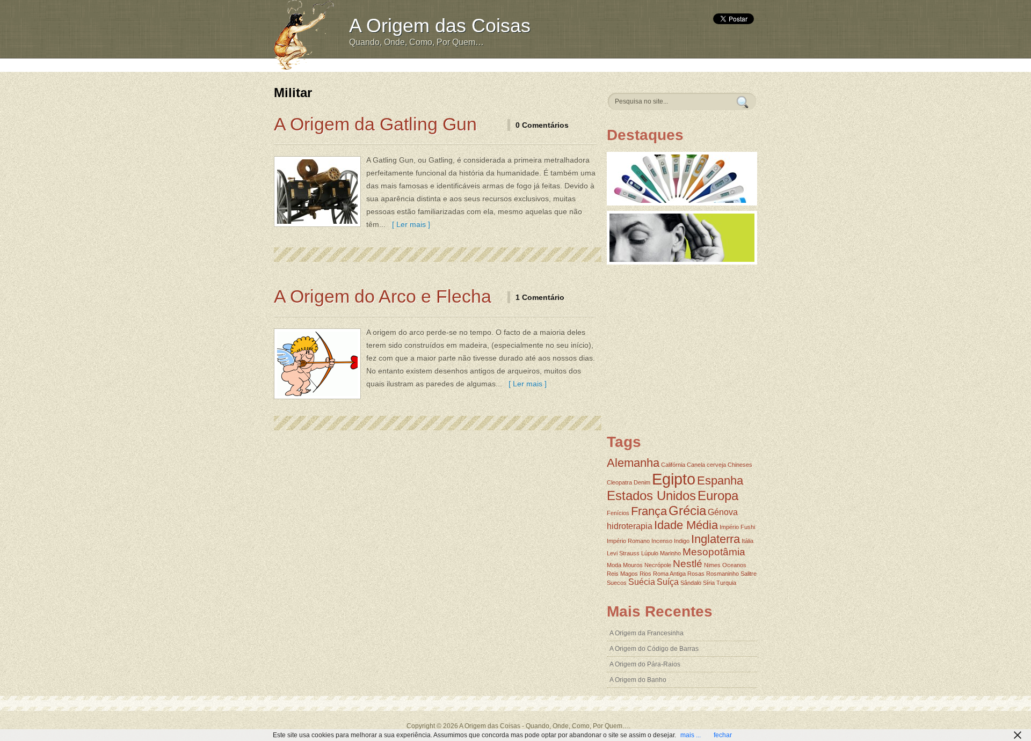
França (649, 511)
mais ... (690, 735)
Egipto (673, 479)
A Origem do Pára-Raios (644, 664)
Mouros (633, 565)
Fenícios (618, 513)
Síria (709, 582)
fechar (723, 735)
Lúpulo (649, 553)
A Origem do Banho (637, 680)
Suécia (641, 581)
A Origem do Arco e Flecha (382, 296)
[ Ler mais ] (409, 224)
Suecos (617, 582)
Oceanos (734, 565)
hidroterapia (629, 526)
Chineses (740, 464)
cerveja (716, 464)
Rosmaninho (722, 573)
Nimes (712, 565)
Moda (614, 565)
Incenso (661, 541)
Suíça (668, 581)
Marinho (670, 553)
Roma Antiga (669, 573)
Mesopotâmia (714, 551)
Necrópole (657, 565)
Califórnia (673, 464)
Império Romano (628, 541)
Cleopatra (619, 482)
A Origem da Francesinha (646, 633)
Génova (723, 512)
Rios (645, 573)
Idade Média (686, 525)
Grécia (687, 510)
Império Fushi (737, 527)
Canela (696, 464)
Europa (718, 495)
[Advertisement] (540, 64)
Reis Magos (622, 573)
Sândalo (690, 582)
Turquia (726, 582)
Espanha (720, 480)
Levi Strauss (623, 553)
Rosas (696, 573)
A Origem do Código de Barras (654, 648)
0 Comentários (542, 125)
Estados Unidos (651, 495)
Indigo (681, 541)
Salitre (748, 573)
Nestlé (687, 563)
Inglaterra (715, 539)
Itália (747, 541)
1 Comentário (540, 297)
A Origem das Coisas (440, 25)
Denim (642, 482)
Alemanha (633, 462)
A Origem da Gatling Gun (375, 124)
